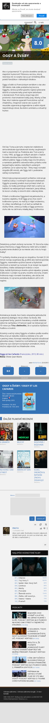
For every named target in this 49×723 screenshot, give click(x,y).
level (4, 535)
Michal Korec (37, 363)
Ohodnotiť (24, 378)
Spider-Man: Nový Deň (28, 583)
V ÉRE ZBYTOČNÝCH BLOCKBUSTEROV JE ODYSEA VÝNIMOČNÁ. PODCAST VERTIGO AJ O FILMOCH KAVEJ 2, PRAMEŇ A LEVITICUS (29, 662)
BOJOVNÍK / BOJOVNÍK (39, 443)
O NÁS (41, 22)
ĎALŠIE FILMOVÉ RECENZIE (18, 419)
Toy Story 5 (23, 580)
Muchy (21, 588)
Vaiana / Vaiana (25, 598)
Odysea (22, 578)
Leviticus (22, 585)
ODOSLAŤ (41, 519)
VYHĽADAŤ (28, 22)
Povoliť (41, 15)
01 (35, 525)
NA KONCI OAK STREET (6, 471)
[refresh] (40, 525)
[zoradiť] (45, 525)
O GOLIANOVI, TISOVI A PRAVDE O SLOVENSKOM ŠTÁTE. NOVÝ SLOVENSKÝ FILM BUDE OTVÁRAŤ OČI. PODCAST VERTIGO (29, 633)
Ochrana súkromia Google (26, 692)
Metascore (24, 366)
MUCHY (20, 442)
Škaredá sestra (25, 593)
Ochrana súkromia (10, 692)
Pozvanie (22, 591)
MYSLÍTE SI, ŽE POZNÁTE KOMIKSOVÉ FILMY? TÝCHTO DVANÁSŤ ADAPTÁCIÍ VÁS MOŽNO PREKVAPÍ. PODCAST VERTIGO (28, 647)
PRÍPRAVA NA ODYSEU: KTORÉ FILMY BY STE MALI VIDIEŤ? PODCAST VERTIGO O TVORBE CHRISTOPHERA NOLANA (28, 676)
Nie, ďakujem (27, 15)
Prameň (22, 601)
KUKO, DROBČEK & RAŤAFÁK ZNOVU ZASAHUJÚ (39, 474)
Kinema (8, 366)
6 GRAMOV (5, 442)
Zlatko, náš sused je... (27, 596)
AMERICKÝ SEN (24, 469)
